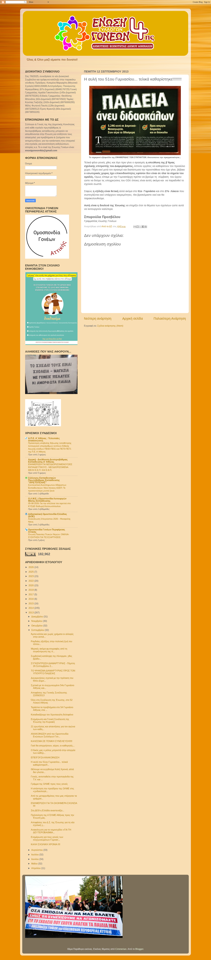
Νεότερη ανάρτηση (97, 318)
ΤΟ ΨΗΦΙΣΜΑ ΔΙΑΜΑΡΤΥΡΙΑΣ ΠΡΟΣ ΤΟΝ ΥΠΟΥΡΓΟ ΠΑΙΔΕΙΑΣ (53, 672)
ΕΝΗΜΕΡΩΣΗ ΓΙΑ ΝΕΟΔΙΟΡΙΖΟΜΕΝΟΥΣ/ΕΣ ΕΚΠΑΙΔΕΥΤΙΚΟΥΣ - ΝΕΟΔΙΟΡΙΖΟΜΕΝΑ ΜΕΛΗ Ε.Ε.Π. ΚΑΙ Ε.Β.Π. (50, 467)
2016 (31, 599)
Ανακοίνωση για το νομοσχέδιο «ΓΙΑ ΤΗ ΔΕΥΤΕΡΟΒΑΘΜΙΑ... (51, 831)
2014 (31, 608)
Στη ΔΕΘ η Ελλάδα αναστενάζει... (47, 810)
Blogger (139, 949)
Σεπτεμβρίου (38, 630)
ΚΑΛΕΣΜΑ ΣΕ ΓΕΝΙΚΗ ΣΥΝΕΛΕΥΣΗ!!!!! (51, 741)
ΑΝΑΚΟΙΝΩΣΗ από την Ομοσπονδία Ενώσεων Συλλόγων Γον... (49, 735)
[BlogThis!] (137, 226)
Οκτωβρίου (37, 625)
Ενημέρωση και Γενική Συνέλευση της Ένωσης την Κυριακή (50, 720)
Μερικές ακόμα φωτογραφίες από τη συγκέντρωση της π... (49, 650)
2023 (31, 576)
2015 (31, 603)
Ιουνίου (35, 859)
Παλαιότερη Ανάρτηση (170, 318)
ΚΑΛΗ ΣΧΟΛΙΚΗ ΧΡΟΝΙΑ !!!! (45, 844)
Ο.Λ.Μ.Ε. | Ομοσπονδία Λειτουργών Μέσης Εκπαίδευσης (47, 499)
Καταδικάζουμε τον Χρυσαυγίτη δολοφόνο (52, 714)
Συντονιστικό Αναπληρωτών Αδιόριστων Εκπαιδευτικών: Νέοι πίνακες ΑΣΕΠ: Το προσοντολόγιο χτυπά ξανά (47, 488)
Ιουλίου (35, 854)
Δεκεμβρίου (37, 616)
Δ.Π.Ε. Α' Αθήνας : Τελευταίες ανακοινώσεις (44, 439)
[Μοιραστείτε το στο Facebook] (143, 226)
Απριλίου (36, 868)
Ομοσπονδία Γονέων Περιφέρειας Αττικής (46, 530)
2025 (31, 571)
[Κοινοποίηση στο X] (140, 226)
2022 (31, 580)
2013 (31, 612)
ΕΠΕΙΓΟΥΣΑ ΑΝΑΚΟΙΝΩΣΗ (45, 757)
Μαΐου (34, 863)
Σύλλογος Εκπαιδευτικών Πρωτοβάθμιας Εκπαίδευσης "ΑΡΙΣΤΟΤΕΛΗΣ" (44, 480)
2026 (31, 567)
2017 (31, 594)
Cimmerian (120, 949)
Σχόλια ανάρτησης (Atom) (110, 325)
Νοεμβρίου (37, 621)
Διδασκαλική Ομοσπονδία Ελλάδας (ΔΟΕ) (47, 515)
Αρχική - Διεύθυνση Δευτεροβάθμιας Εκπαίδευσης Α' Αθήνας (48, 460)
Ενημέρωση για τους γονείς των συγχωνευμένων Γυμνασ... (47, 838)
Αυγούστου (37, 850)
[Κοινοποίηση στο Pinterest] (145, 226)
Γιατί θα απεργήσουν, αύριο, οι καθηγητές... (52, 745)
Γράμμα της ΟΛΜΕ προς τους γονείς (49, 784)
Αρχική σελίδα (132, 318)
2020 (31, 585)
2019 (31, 590)
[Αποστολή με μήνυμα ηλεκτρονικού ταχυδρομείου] (134, 226)
